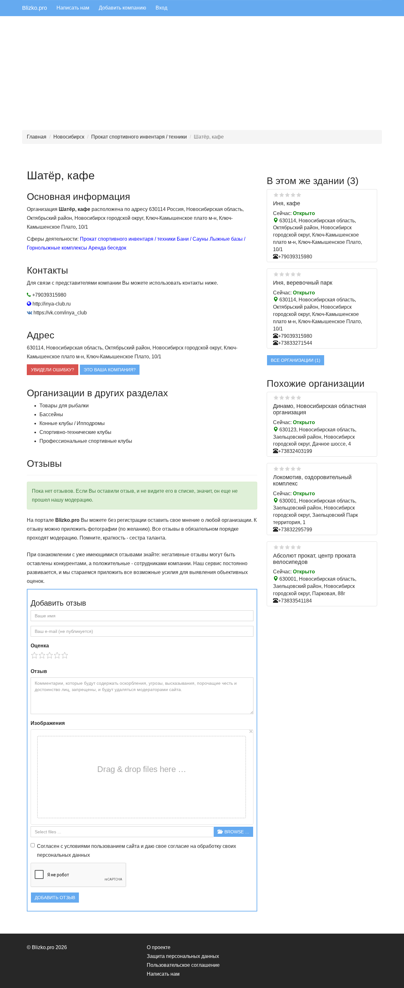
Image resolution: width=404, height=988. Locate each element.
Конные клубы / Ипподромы (72, 423)
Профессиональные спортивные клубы (85, 441)
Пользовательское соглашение (183, 965)
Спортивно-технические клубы (75, 432)
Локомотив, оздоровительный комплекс (312, 480)
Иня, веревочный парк (302, 283)
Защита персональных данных (183, 956)
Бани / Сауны (192, 239)
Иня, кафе (286, 203)
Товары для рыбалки (64, 405)
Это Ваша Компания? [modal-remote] (110, 369)
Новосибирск (68, 136)
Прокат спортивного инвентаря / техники (139, 136)
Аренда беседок (107, 247)
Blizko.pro (34, 8)
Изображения (48, 723)
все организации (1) (295, 360)
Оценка (40, 645)
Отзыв (39, 671)
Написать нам (72, 7)
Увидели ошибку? (52, 369)
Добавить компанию (122, 7)
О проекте (158, 947)
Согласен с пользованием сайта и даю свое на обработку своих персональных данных (136, 850)
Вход (161, 7)
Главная (36, 136)
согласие (178, 846)
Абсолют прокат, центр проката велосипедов (314, 559)
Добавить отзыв (55, 897)
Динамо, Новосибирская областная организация (319, 409)
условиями (77, 846)
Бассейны (51, 414)
